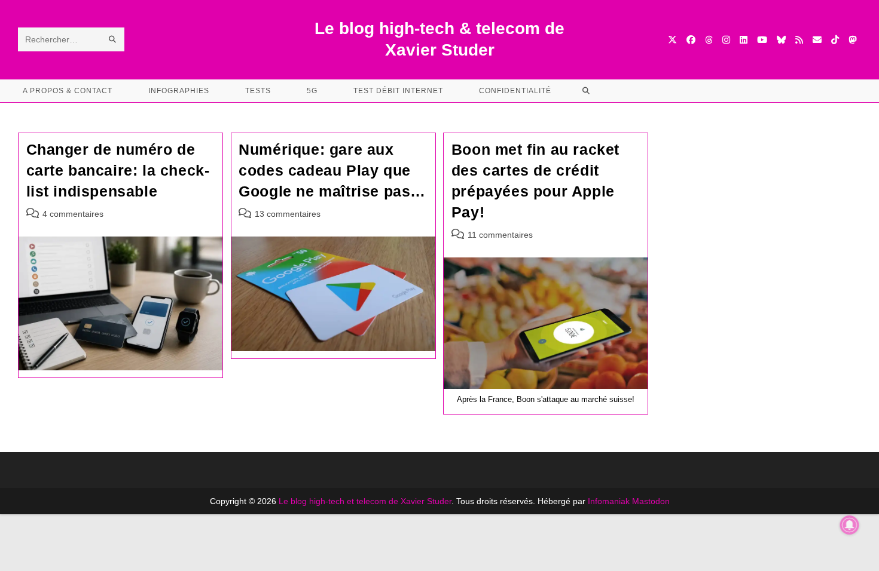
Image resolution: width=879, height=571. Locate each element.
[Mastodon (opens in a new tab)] (852, 39)
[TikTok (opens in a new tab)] (835, 39)
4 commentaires (72, 214)
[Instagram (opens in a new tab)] (726, 39)
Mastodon (651, 501)
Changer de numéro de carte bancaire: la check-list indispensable (118, 170)
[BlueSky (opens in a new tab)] (781, 39)
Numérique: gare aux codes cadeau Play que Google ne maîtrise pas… (332, 170)
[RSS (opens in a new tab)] (799, 39)
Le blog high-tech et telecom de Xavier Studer (365, 501)
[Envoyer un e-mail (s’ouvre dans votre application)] (817, 39)
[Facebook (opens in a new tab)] (691, 39)
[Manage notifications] (849, 525)
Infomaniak (609, 501)
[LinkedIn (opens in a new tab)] (743, 39)
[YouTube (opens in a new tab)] (762, 39)
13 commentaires (288, 214)
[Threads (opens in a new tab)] (709, 39)
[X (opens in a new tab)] (672, 39)
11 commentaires (500, 235)
